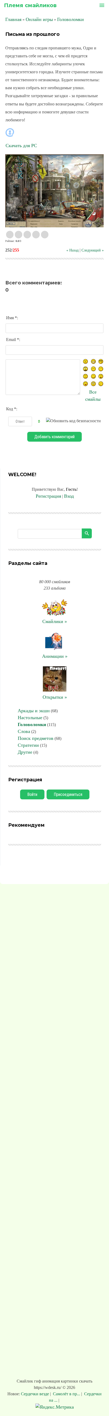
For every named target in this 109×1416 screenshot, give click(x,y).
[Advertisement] (54, 1132)
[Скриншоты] (54, 190)
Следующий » (92, 250)
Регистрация (48, 496)
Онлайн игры (39, 19)
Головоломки (70, 19)
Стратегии (28, 745)
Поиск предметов (35, 738)
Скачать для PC (21, 145)
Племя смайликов (30, 5)
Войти (32, 794)
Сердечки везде (35, 1394)
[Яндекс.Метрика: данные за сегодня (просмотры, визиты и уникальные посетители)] (54, 1407)
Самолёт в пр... (66, 1394)
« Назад (72, 250)
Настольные (30, 717)
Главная (13, 19)
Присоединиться (68, 794)
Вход (69, 496)
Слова (24, 731)
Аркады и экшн (34, 710)
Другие (25, 752)
